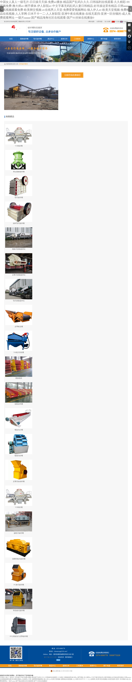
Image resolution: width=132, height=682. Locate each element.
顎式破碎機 (37, 39)
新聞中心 (90, 39)
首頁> (17, 64)
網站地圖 (91, 21)
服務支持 (64, 39)
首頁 (11, 39)
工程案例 (77, 39)
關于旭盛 (104, 39)
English (125, 21)
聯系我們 (117, 39)
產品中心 (51, 39)
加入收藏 (107, 21)
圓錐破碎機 (24, 39)
